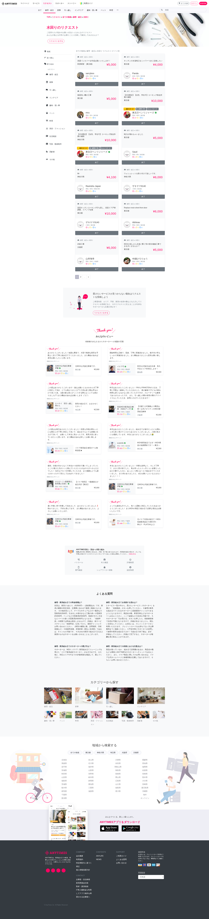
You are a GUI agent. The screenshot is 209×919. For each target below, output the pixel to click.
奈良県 (118, 763)
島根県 (118, 774)
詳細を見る (132, 554)
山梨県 (91, 770)
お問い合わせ (121, 863)
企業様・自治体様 (83, 879)
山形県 (64, 777)
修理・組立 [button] (49, 10)
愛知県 (91, 784)
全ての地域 (74, 752)
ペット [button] (103, 10)
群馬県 (64, 791)
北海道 (64, 760)
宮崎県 (144, 784)
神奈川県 (100, 752)
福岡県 (144, 767)
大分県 (144, 781)
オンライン (145, 798)
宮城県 (64, 770)
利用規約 (79, 859)
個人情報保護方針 (83, 870)
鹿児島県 (144, 788)
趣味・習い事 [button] (92, 10)
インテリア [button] (79, 10)
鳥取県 (118, 770)
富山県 (91, 760)
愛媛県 (144, 760)
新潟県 (64, 798)
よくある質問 (121, 859)
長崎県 (144, 774)
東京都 (88, 752)
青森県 (64, 763)
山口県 (118, 784)
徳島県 (118, 788)
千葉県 (64, 795)
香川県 (118, 791)
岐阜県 (91, 777)
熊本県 (144, 777)
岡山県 (118, 777)
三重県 (91, 788)
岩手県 (64, 767)
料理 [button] (111, 10)
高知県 (144, 763)
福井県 (91, 767)
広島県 (118, 781)
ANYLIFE (100, 856)
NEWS (98, 859)
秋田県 (64, 774)
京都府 (136, 752)
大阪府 (124, 752)
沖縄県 (144, 791)
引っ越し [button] (67, 10)
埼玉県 (112, 752)
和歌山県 (118, 767)
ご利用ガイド (121, 856)
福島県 (64, 781)
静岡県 (91, 781)
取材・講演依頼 (82, 886)
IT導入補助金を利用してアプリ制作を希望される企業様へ (84, 893)
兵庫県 (118, 760)
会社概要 (79, 856)
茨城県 (64, 784)
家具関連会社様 (82, 883)
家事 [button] (59, 10)
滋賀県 (91, 791)
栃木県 (64, 788)
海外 (145, 795)
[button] (183, 3)
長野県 (91, 774)
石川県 (91, 763)
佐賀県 (144, 770)
